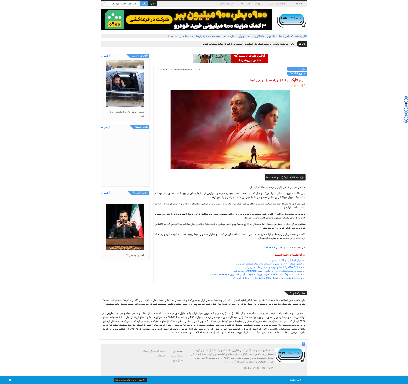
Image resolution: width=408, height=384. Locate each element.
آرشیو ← (105, 56)
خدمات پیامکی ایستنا (153, 351)
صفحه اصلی (269, 248)
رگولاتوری (259, 36)
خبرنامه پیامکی (225, 4)
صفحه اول (297, 4)
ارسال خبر (178, 360)
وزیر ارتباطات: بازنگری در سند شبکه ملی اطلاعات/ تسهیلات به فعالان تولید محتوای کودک (248, 44)
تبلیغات (161, 356)
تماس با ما (244, 4)
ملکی (288, 248)
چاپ (280, 248)
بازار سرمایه (229, 36)
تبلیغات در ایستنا (278, 4)
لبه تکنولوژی (244, 36)
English (172, 36)
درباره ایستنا (177, 356)
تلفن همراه (284, 36)
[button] (204, 380)
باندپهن (271, 36)
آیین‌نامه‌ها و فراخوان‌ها (208, 36)
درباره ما (259, 4)
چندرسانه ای (186, 36)
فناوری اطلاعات (299, 36)
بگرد (144, 4)
